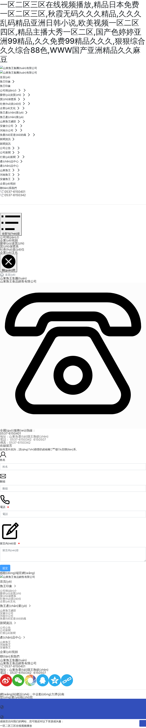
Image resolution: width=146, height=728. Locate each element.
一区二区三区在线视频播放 (16, 725)
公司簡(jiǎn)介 (9, 237)
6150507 (39, 439)
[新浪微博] (6, 680)
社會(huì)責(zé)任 (12, 249)
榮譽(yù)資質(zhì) (12, 243)
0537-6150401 (14, 191)
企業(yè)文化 (9, 252)
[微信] (18, 680)
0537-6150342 (15, 195)
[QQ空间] (55, 680)
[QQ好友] (42, 680)
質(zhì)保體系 (9, 246)
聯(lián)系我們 (8, 199)
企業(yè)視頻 (9, 240)
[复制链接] (67, 680)
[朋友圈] (30, 680)
